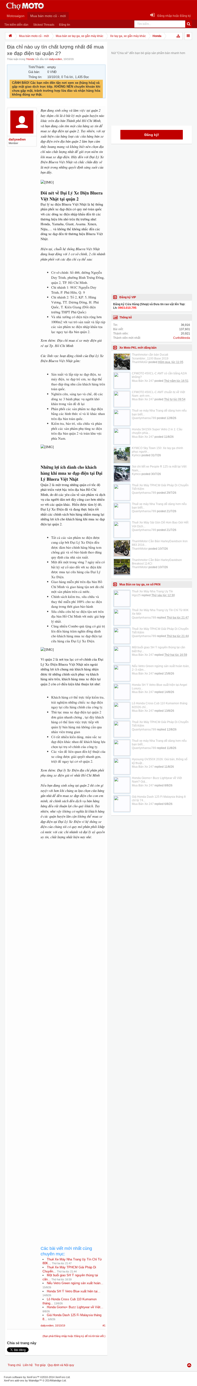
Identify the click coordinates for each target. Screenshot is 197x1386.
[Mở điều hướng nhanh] (178, 36)
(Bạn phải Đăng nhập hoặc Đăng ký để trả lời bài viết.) (74, 1336)
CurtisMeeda (181, 338)
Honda (30, 59)
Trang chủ (14, 1365)
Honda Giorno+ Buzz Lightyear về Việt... (75, 1307)
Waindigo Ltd (58, 1380)
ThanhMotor (140, 362)
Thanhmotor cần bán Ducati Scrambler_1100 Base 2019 (150, 356)
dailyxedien (55, 59)
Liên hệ (28, 1365)
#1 (104, 1325)
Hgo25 (136, 595)
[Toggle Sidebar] (188, 36)
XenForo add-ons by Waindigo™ (23, 1380)
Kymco (136, 455)
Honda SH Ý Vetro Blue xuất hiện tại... (73, 1291)
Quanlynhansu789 (144, 418)
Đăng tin (64, 24)
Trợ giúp (40, 1365)
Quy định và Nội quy (61, 1365)
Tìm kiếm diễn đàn (16, 24)
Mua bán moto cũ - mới (48, 16)
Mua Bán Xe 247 (143, 381)
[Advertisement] (73, 1009)
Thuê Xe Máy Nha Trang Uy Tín (152, 591)
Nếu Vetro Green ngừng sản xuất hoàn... (75, 1283)
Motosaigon (16, 16)
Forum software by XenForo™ (37, 1377)
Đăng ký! (151, 135)
